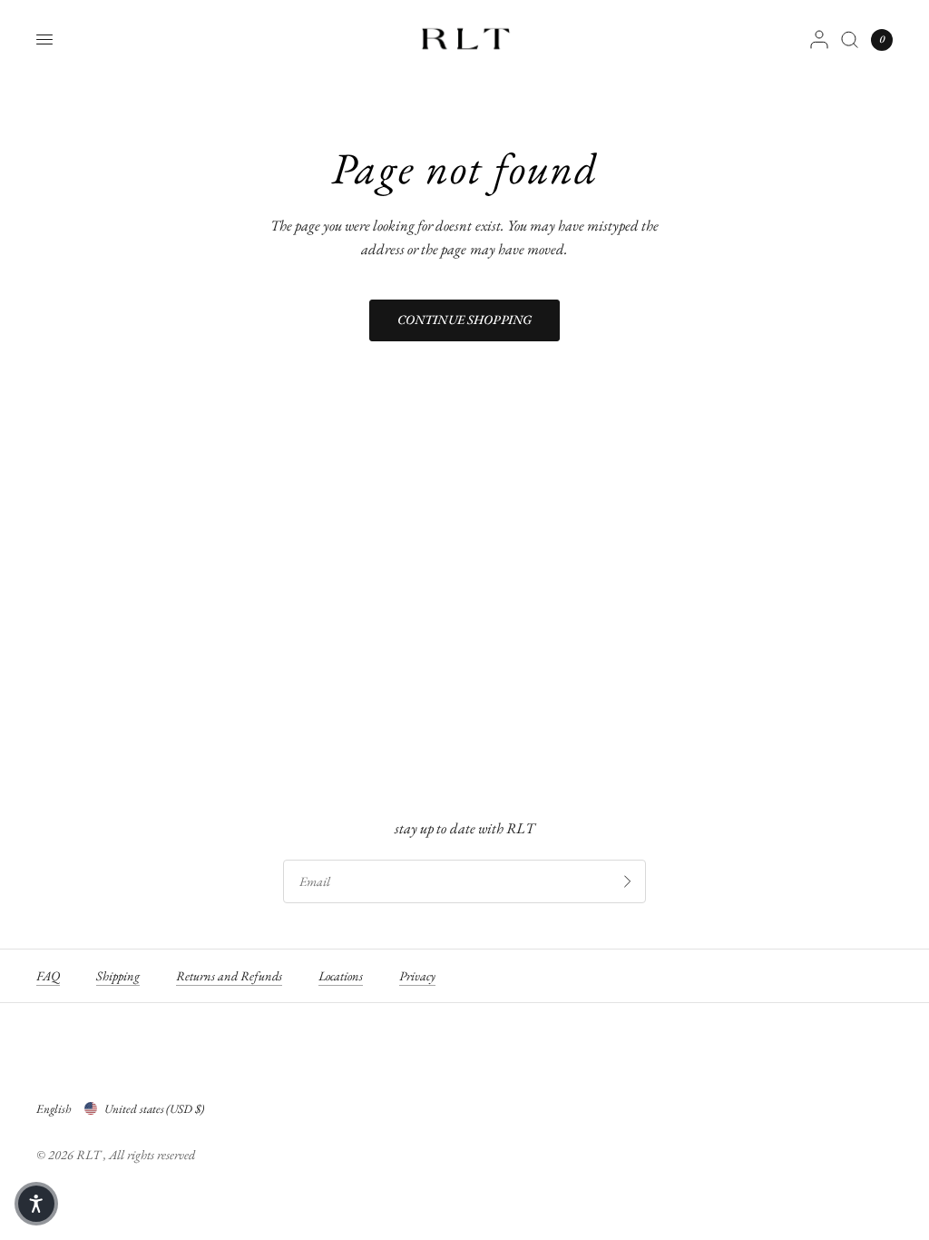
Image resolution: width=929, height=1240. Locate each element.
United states (154, 1109)
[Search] (850, 39)
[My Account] (819, 39)
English (53, 1109)
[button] (36, 1203)
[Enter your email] (628, 881)
